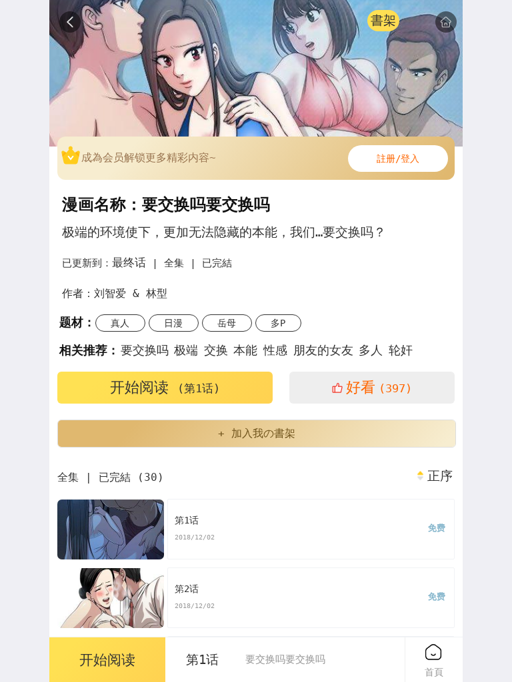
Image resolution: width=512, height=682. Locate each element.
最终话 (129, 262)
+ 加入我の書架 (256, 433)
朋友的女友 (323, 350)
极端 (186, 350)
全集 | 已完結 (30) (110, 477)
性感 (275, 350)
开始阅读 (165, 387)
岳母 (226, 323)
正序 (440, 476)
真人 (120, 323)
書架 (383, 20)
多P (278, 323)
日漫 (173, 323)
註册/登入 (398, 158)
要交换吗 (145, 350)
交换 (216, 350)
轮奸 (401, 350)
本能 (245, 350)
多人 (371, 350)
